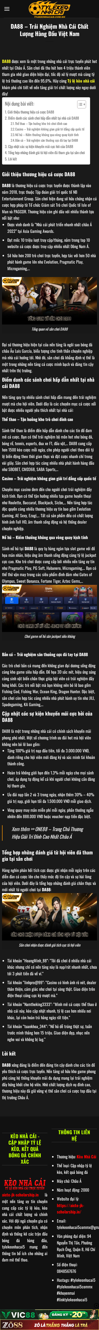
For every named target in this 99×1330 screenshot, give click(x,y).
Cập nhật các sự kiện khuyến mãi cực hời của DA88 (40, 146)
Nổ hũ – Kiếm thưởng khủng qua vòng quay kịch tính (47, 134)
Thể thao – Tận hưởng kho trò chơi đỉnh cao (41, 123)
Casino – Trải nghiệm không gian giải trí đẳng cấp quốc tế (49, 129)
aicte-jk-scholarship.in (20, 1195)
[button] (7, 9)
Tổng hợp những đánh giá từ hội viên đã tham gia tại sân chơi (46, 152)
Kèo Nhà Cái (86, 1157)
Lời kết (12, 158)
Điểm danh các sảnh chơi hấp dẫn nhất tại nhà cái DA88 (43, 118)
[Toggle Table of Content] (79, 104)
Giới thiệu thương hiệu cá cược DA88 (31, 112)
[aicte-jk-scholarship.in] (49, 9)
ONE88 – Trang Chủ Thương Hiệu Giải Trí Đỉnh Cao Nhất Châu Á (47, 832)
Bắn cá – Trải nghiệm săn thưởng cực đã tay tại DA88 (46, 140)
